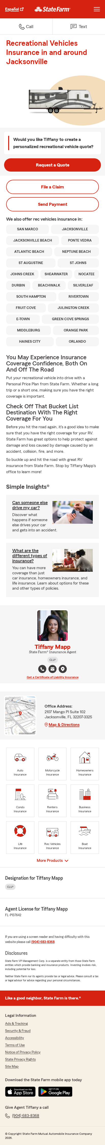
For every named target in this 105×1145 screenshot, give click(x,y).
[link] (52, 9)
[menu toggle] (97, 9)
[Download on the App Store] (20, 1092)
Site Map (12, 1066)
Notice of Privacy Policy (23, 1052)
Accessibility (14, 1038)
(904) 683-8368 (43, 942)
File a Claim (52, 187)
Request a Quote (52, 165)
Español (12, 9)
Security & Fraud (18, 1031)
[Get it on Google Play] (55, 1092)
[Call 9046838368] (42, 669)
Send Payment (52, 204)
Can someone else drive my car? (30, 505)
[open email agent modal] (52, 669)
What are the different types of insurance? (29, 555)
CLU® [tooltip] (52, 659)
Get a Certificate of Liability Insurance (52, 677)
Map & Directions (64, 725)
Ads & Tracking (16, 1023)
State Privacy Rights (20, 1059)
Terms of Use (15, 1045)
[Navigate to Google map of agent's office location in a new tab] (63, 669)
